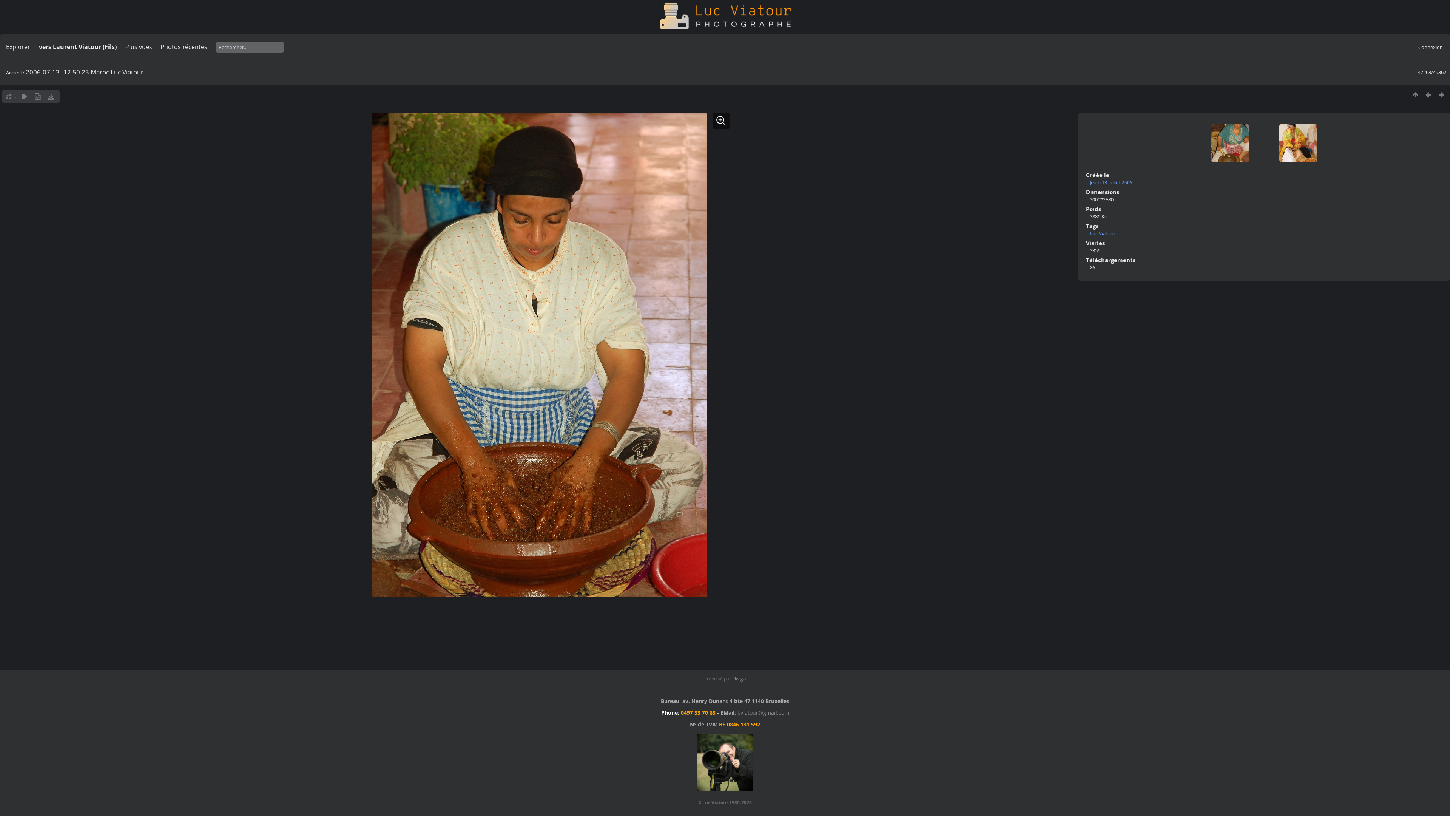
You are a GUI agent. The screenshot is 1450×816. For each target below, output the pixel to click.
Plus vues (138, 47)
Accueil (14, 72)
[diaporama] (24, 96)
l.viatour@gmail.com (763, 712)
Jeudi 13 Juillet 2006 (1111, 182)
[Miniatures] (1415, 94)
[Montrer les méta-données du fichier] (38, 96)
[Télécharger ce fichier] (51, 96)
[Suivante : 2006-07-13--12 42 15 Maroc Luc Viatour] (1441, 94)
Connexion (1430, 47)
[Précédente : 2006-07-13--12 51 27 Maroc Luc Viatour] (1428, 94)
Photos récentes (183, 47)
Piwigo (739, 678)
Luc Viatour (1102, 233)
